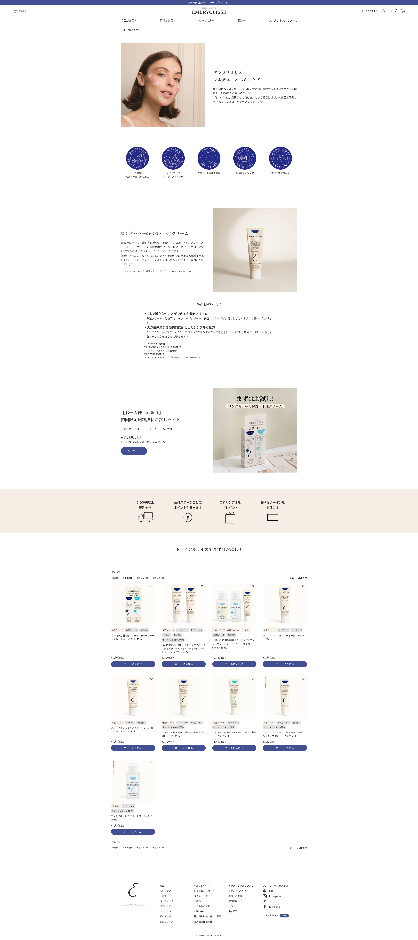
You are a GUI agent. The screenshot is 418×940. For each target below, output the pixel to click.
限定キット (165, 916)
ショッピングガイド (204, 890)
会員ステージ (201, 896)
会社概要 (233, 911)
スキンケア (165, 890)
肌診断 (241, 20)
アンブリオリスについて (283, 20)
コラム (231, 906)
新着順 (115, 577)
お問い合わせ (201, 911)
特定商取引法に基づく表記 (207, 916)
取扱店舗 (233, 901)
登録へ (284, 915)
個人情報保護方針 (203, 921)
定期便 (163, 896)
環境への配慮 (235, 896)
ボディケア (165, 906)
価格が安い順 (142, 577)
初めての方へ (206, 20)
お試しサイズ (166, 921)
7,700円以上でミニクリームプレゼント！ (209, 2)
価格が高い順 (158, 577)
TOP (124, 29)
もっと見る (133, 451)
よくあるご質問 (202, 906)
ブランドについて (237, 890)
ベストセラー (166, 911)
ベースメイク (166, 901)
